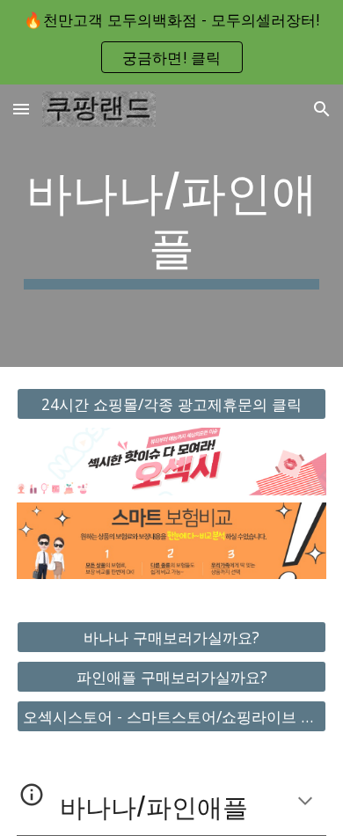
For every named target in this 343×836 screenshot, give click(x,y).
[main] (171, 226)
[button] (21, 108)
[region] (171, 42)
